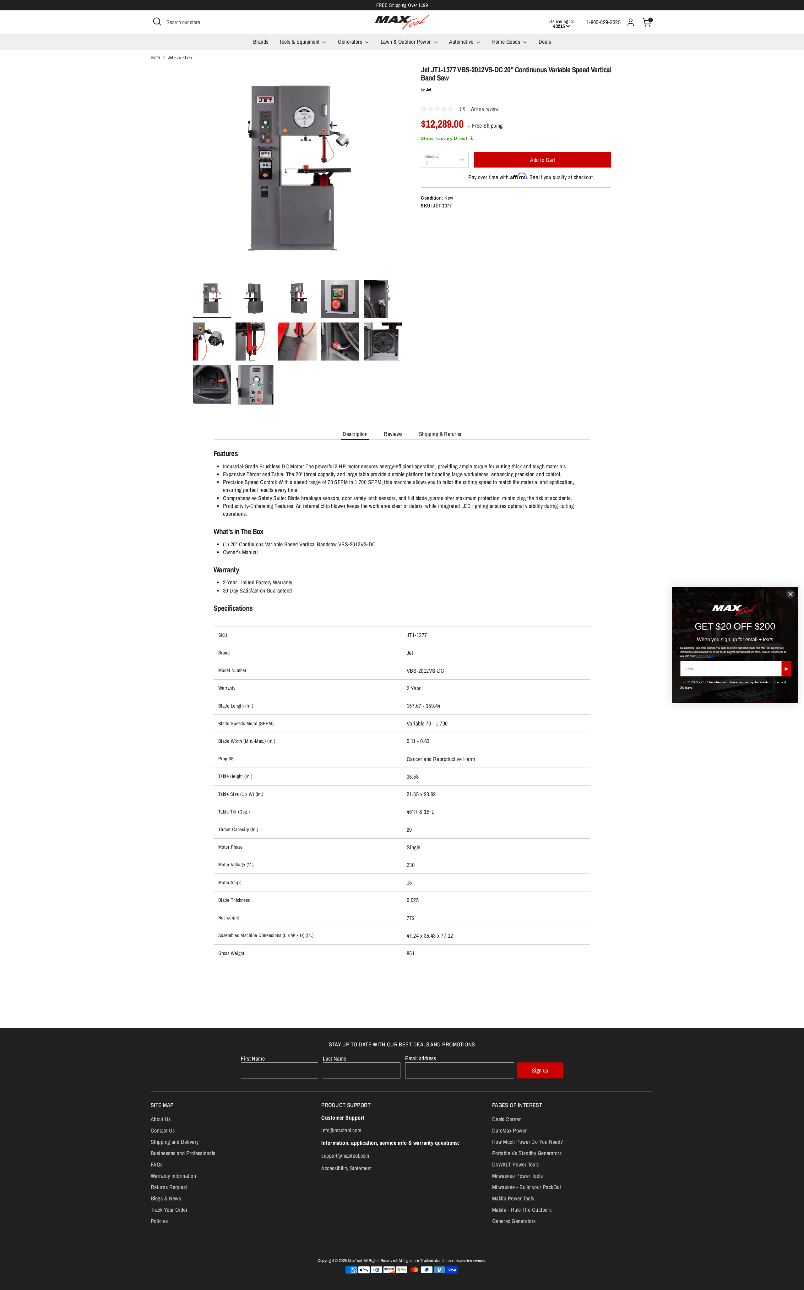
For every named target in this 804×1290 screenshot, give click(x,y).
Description (355, 434)
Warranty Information (173, 1176)
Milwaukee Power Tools (517, 1176)
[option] (297, 172)
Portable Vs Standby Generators (527, 1153)
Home (155, 57)
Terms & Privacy (704, 656)
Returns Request (169, 1187)
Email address (420, 1058)
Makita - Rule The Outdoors (522, 1210)
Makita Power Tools (513, 1198)
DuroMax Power (509, 1130)
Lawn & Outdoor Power (406, 42)
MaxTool (355, 1260)
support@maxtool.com (345, 1156)
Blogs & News (166, 1198)
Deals (545, 42)
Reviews (393, 434)
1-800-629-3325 (603, 22)
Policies (159, 1221)
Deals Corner (506, 1119)
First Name (253, 1058)
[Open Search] (157, 21)
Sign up (540, 1070)
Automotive (462, 42)
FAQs (157, 1164)
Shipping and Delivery (174, 1142)
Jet (429, 89)
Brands (261, 42)
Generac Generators (514, 1221)
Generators (350, 42)
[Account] (630, 22)
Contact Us (163, 1130)
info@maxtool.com (341, 1130)
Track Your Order (169, 1210)
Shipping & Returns (440, 434)
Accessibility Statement (346, 1168)
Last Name (334, 1058)
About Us (161, 1119)
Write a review (484, 109)
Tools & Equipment (300, 42)
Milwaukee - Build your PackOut (526, 1187)
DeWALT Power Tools (515, 1164)
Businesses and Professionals (183, 1153)
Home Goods (507, 42)
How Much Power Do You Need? (527, 1142)
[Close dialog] (790, 594)
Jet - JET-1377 (180, 57)
